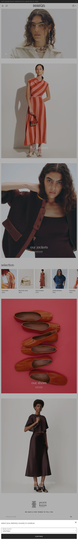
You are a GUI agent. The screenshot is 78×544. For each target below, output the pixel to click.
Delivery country (7, 529)
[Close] (76, 522)
